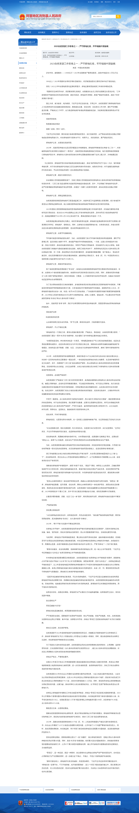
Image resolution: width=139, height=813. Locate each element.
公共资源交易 (23, 88)
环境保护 (21, 83)
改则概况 (41, 32)
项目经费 (21, 108)
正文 (80, 39)
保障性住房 (22, 73)
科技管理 (21, 98)
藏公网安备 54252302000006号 (33, 804)
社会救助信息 (23, 93)
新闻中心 (55, 32)
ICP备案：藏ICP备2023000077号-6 (32, 802)
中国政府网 (22, 2)
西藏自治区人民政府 (32, 2)
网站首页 (27, 32)
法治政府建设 (23, 53)
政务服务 (83, 32)
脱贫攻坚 (21, 113)
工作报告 (21, 117)
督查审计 (21, 132)
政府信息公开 (111, 32)
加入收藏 (90, 2)
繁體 (102, 2)
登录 (114, 2)
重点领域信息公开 (65, 39)
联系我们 (96, 2)
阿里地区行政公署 (43, 2)
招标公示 (21, 58)
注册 (118, 2)
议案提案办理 (23, 122)
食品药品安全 (23, 78)
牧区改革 (21, 127)
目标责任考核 (23, 63)
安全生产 (21, 103)
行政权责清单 (23, 48)
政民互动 (97, 32)
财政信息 (21, 68)
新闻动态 (69, 32)
